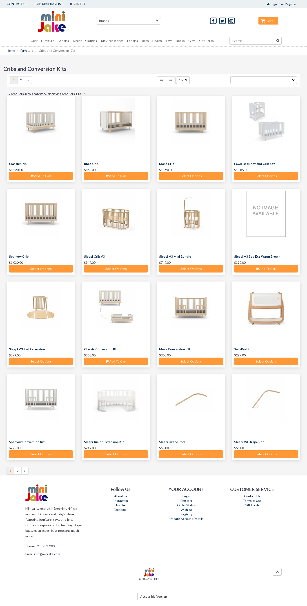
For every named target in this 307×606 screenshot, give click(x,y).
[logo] (57, 21)
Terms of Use (252, 500)
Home (11, 50)
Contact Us (252, 496)
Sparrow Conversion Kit (27, 442)
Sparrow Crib (19, 256)
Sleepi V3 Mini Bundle (175, 256)
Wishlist (186, 509)
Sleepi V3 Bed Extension (27, 349)
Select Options (191, 176)
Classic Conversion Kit (101, 349)
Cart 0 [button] (270, 21)
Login (186, 496)
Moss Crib (166, 164)
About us (120, 496)
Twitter (120, 505)
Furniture (26, 50)
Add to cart (42, 176)
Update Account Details (186, 518)
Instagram (120, 500)
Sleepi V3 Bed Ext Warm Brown (257, 256)
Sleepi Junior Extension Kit (104, 442)
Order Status (186, 505)
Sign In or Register (283, 4)
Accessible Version (153, 596)
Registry (186, 514)
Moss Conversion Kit (174, 349)
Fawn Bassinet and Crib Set (254, 164)
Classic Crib (18, 164)
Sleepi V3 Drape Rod (249, 442)
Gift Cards (252, 505)
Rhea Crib (91, 164)
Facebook (120, 509)
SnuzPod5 (241, 349)
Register (186, 500)
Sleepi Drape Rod (172, 442)
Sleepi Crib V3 (94, 256)
